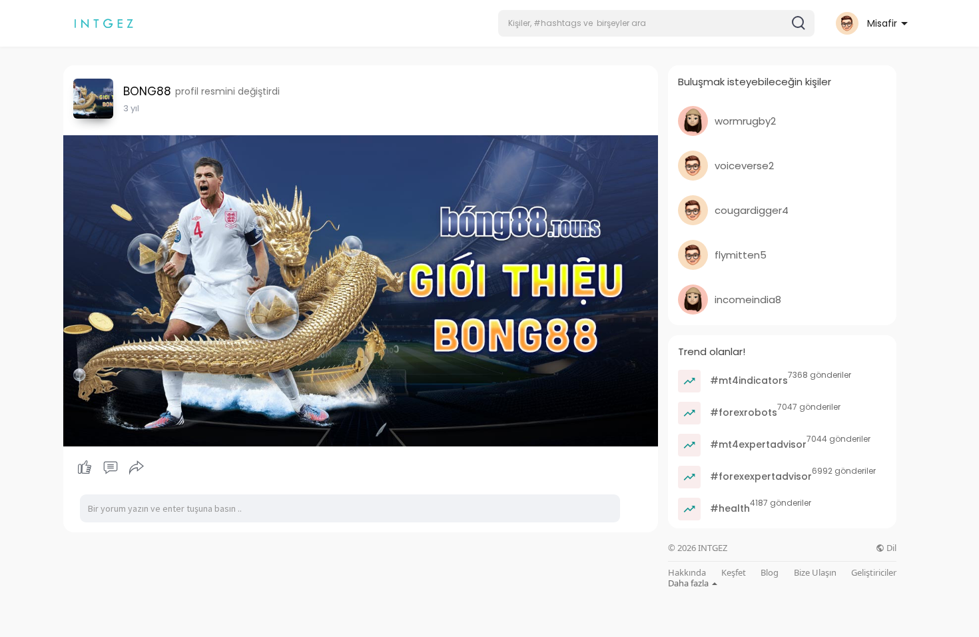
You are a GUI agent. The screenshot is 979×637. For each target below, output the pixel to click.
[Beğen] (110, 467)
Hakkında (687, 572)
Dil (890, 548)
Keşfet (733, 572)
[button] (656, 23)
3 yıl (131, 108)
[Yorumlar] (110, 467)
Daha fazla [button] (689, 583)
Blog (770, 572)
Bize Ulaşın (815, 572)
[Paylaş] (136, 467)
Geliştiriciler (873, 572)
